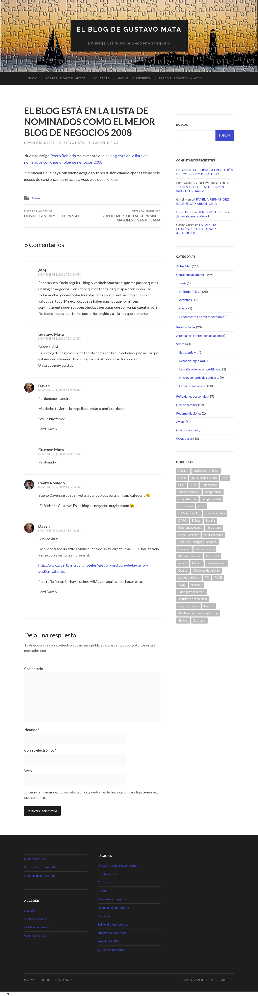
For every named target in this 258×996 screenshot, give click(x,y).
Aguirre (183, 470)
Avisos (35, 198)
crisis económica (189, 513)
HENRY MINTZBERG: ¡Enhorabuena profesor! (203, 214)
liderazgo (184, 549)
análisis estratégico (206, 470)
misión (182, 563)
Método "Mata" (190, 291)
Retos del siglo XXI (192, 361)
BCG (181, 485)
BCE (225, 477)
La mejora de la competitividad (200, 369)
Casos (183, 308)
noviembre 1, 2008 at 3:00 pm (59, 390)
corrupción (185, 506)
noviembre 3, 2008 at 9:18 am (59, 530)
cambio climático (188, 492)
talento (208, 606)
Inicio (33, 78)
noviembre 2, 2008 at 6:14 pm (59, 487)
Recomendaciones (188, 413)
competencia (213, 492)
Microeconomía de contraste (199, 377)
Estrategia (214, 527)
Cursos (102, 891)
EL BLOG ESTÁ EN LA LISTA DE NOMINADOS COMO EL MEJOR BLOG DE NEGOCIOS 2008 (89, 121)
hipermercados (213, 535)
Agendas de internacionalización (198, 335)
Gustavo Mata (71, 142)
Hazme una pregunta (134, 78)
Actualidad (183, 266)
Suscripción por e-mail (39, 867)
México (196, 563)
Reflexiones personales (192, 396)
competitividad (211, 499)
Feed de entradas (36, 919)
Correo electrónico (40, 750)
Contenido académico (191, 274)
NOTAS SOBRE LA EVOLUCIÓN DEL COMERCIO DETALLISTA (204, 172)
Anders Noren (206, 980)
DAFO (182, 520)
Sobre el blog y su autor (65, 78)
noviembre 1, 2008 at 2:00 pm (59, 274)
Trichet (183, 620)
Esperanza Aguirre (190, 527)
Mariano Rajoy (205, 549)
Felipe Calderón (188, 535)
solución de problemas (192, 599)
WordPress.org (34, 935)
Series (180, 344)
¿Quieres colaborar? (112, 950)
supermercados (188, 606)
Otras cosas (184, 438)
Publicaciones (186, 327)
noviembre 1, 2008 (39, 142)
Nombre (31, 729)
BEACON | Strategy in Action (182, 78)
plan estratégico (188, 577)
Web (28, 771)
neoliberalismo (216, 563)
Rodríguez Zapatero (191, 592)
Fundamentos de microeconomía (201, 317)
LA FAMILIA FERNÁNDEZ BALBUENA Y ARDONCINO (202, 201)
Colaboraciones (187, 430)
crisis (201, 506)
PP (207, 577)
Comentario (34, 668)
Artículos (185, 300)
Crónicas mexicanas (193, 386)
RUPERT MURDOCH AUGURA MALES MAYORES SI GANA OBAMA (131, 216)
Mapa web (105, 916)
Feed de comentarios (38, 927)
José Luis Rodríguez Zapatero (197, 542)
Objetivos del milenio (206, 570)
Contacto (101, 78)
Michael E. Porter (189, 556)
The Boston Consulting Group (198, 613)
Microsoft (212, 556)
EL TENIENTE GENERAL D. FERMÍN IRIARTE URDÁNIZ (202, 187)
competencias (187, 499)
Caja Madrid (209, 485)
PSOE (218, 577)
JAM (42, 270)
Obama (182, 570)
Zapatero (199, 620)
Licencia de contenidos (39, 875)
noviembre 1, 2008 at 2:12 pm (59, 338)
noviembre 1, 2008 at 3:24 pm (59, 454)
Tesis (182, 283)
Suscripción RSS (35, 859)
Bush (193, 485)
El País (196, 520)
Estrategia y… (188, 352)
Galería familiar (187, 405)
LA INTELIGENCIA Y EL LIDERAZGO (51, 214)
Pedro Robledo (63, 155)
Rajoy (181, 584)
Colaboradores (108, 874)
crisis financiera (215, 513)
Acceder (30, 910)
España (210, 520)
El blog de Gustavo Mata (129, 29)
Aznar (182, 477)
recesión (196, 584)
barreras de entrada (204, 477)
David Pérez (184, 212)
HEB (179, 170)
